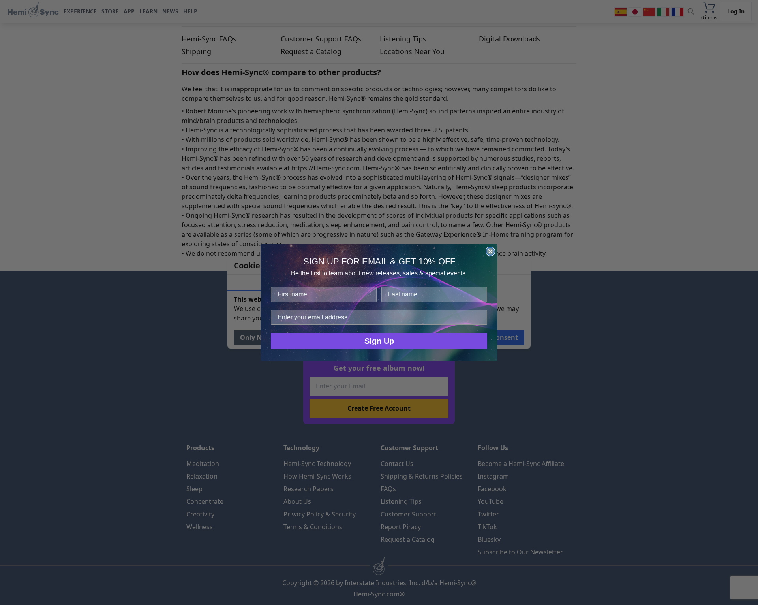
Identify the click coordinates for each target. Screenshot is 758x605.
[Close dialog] (490, 251)
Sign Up (379, 341)
